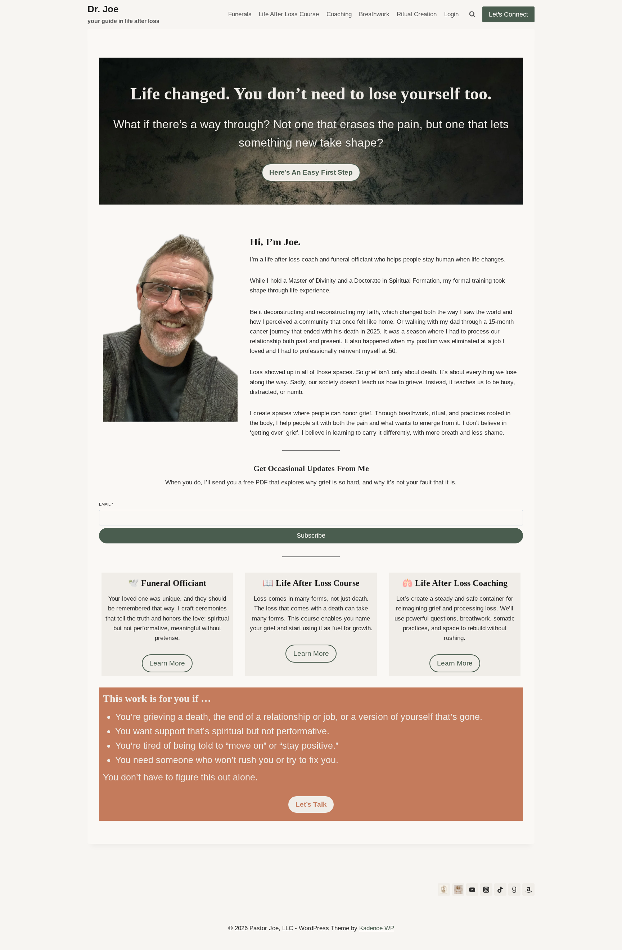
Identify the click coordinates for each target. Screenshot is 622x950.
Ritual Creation (417, 14)
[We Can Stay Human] (444, 889)
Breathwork (374, 14)
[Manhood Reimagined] (458, 889)
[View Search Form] (472, 14)
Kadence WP (376, 928)
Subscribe (311, 535)
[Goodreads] (514, 889)
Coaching (339, 14)
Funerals (240, 14)
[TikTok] (500, 889)
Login (451, 14)
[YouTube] (472, 889)
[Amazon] (528, 889)
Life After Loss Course (289, 14)
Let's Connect (508, 14)
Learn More (167, 663)
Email (106, 504)
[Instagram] (486, 889)
